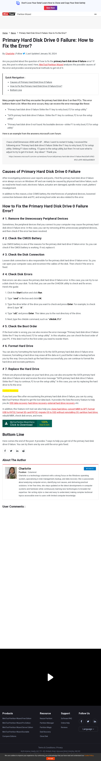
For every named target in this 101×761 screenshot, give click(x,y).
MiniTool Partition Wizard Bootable (15, 732)
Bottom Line (16, 90)
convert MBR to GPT (77, 409)
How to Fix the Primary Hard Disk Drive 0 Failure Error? (36, 86)
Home (5, 33)
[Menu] (96, 14)
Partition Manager (47, 723)
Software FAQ (66, 718)
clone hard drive (59, 409)
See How (50, 8)
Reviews (64, 727)
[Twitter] (24, 53)
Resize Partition (46, 718)
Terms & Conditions (46, 747)
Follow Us (90, 468)
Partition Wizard (24, 14)
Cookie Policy (88, 755)
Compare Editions (9, 736)
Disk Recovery (45, 732)
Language (88, 729)
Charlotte (9, 53)
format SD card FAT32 (27, 412)
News (13, 33)
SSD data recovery (18, 403)
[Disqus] (50, 539)
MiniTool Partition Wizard (51, 64)
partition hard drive (89, 412)
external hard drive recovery (61, 403)
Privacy (59, 747)
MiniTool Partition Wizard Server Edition (17, 727)
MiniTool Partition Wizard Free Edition (16, 718)
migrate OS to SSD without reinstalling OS (58, 412)
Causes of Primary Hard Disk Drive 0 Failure (31, 82)
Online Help (65, 723)
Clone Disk (44, 736)
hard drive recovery (37, 403)
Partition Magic (46, 727)
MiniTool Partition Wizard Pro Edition (16, 723)
